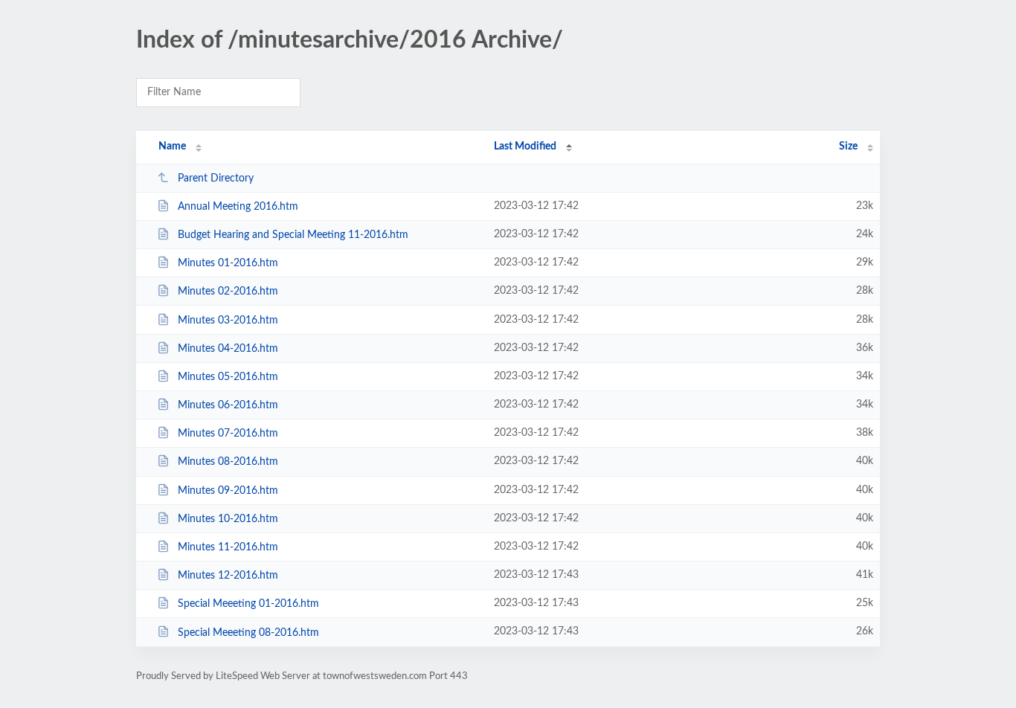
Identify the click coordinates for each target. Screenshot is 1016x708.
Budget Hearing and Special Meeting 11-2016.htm (293, 235)
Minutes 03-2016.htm (228, 320)
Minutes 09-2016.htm (228, 491)
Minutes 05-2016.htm (228, 377)
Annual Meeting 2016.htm (238, 207)
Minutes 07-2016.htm (228, 433)
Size (848, 146)
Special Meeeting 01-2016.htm (248, 604)
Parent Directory (216, 178)
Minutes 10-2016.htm (228, 519)
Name (172, 146)
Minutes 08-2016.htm (228, 462)
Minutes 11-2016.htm (228, 547)
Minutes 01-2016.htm (228, 263)
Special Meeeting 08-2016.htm (248, 632)
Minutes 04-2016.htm (228, 349)
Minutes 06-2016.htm (228, 405)
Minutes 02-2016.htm (228, 291)
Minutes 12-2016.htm (228, 575)
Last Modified (525, 146)
